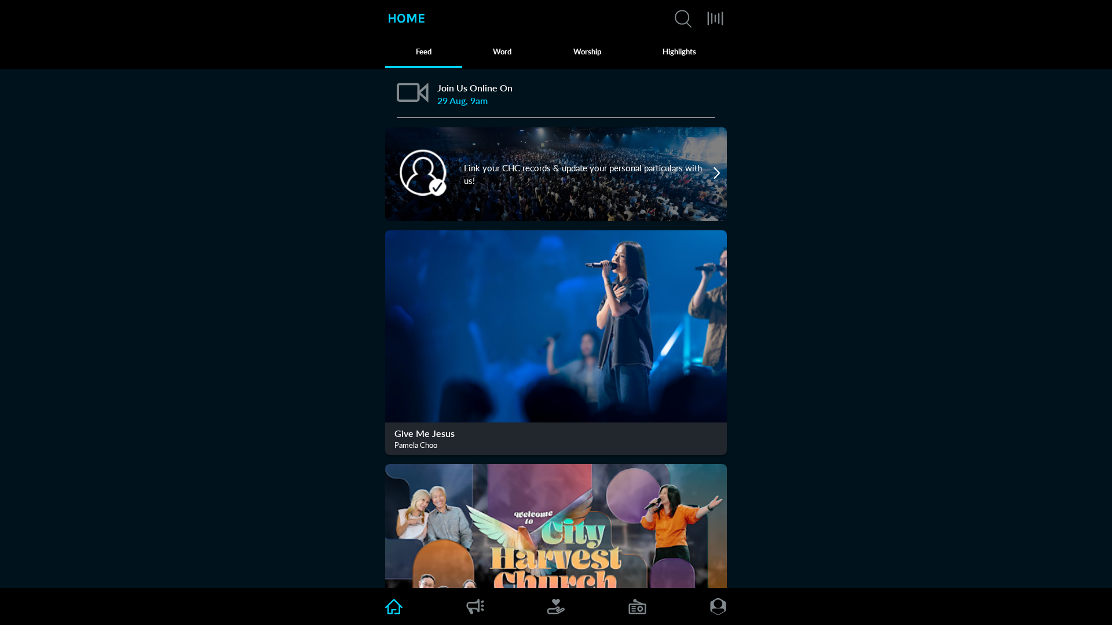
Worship (587, 51)
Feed (423, 51)
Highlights (679, 51)
